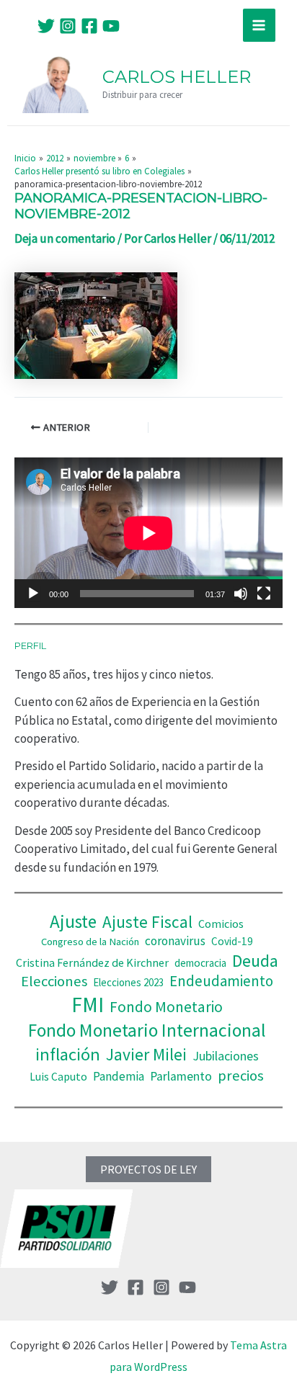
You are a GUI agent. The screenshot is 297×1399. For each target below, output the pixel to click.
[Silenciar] (241, 593)
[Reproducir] (33, 593)
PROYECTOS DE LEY (148, 1169)
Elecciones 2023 (128, 982)
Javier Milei (146, 1054)
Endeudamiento (221, 981)
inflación (67, 1054)
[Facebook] (89, 26)
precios (241, 1075)
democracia (200, 963)
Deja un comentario (64, 238)
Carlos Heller (176, 76)
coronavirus (175, 941)
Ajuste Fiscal (147, 921)
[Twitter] (46, 26)
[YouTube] (111, 26)
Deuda (255, 960)
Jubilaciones (225, 1055)
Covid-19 (232, 941)
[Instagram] (68, 26)
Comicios (221, 923)
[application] (148, 532)
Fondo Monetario (166, 1006)
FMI (87, 1004)
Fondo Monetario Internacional (147, 1030)
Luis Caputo (58, 1076)
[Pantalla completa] (264, 593)
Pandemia (118, 1076)
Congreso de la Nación (90, 941)
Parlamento (181, 1076)
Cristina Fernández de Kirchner (92, 962)
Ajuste (73, 921)
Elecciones (54, 981)
